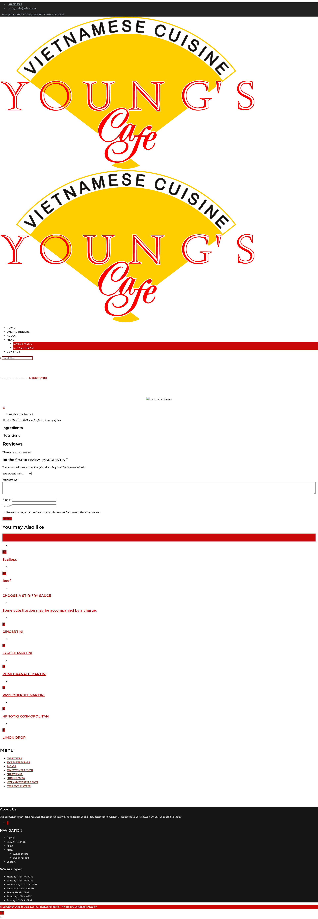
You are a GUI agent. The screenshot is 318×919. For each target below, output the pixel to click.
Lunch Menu (22, 343)
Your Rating (9, 473)
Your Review (10, 479)
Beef (6, 581)
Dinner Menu (23, 347)
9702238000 (15, 4)
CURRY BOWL (15, 774)
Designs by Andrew (86, 906)
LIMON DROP (14, 738)
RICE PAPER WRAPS (18, 762)
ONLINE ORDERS (18, 331)
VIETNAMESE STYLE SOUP (22, 782)
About (12, 335)
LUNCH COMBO (16, 778)
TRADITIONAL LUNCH (20, 770)
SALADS (11, 766)
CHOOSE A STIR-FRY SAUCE (26, 596)
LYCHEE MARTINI (17, 653)
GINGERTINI (12, 632)
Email (7, 506)
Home (11, 327)
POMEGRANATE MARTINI (24, 674)
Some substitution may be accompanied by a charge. (49, 610)
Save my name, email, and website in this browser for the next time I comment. (53, 512)
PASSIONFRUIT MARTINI (23, 695)
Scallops (9, 559)
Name (6, 499)
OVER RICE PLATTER (19, 786)
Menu (11, 339)
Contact (14, 351)
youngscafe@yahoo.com (22, 8)
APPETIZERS (14, 758)
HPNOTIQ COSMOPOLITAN (25, 716)
